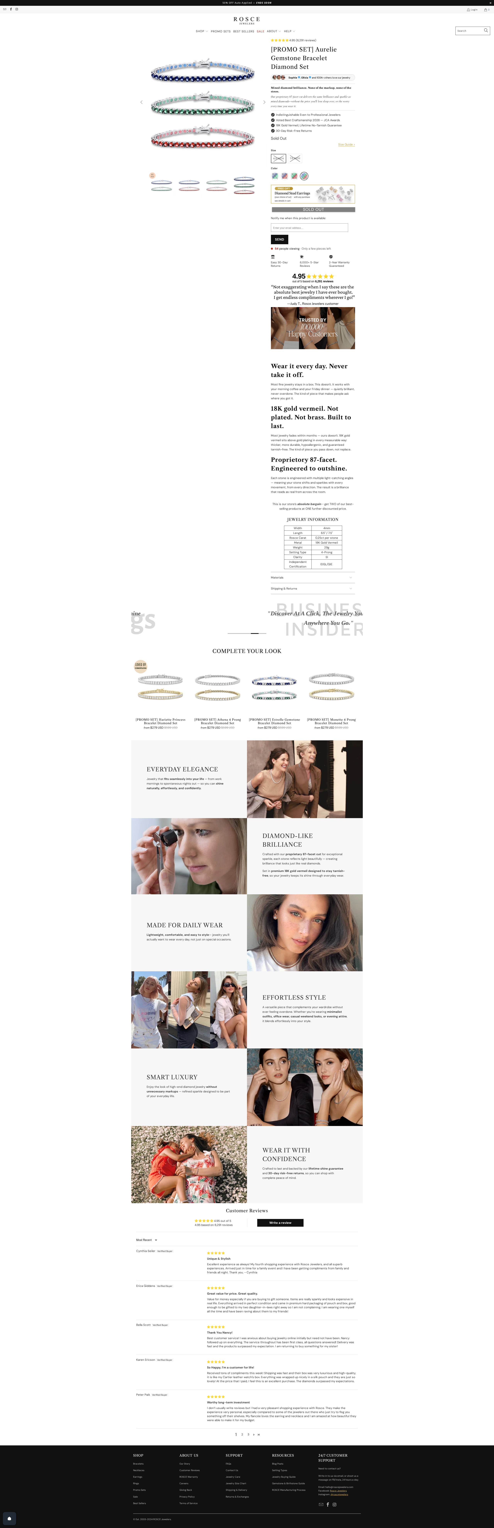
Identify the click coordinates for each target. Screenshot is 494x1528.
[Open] (9, 1518)
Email (94, 771)
